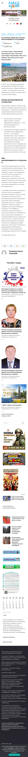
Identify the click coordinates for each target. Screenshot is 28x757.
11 (6, 604)
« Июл (4, 615)
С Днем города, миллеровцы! (11, 405)
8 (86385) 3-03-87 (14, 18)
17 (3, 605)
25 (7, 607)
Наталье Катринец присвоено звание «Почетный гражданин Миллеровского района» (11, 331)
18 (6, 605)
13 (13, 604)
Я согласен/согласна (14, 754)
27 (13, 607)
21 (16, 605)
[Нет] (26, 751)
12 (9, 604)
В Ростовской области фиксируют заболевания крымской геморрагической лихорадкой (18, 541)
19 (9, 605)
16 (22, 604)
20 (13, 605)
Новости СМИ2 (6, 416)
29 (19, 607)
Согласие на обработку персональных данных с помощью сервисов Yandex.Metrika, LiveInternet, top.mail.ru (12, 724)
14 (16, 604)
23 (23, 605)
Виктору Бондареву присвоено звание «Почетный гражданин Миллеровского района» (11, 372)
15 (19, 604)
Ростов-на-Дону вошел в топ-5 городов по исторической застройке (17, 530)
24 (3, 607)
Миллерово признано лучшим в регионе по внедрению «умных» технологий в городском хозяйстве (13, 290)
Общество (6, 64)
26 (10, 607)
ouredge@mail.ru (14, 20)
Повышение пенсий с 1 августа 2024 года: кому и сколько (18, 518)
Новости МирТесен (7, 414)
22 (19, 605)
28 (16, 607)
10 (3, 604)
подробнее (10, 748)
